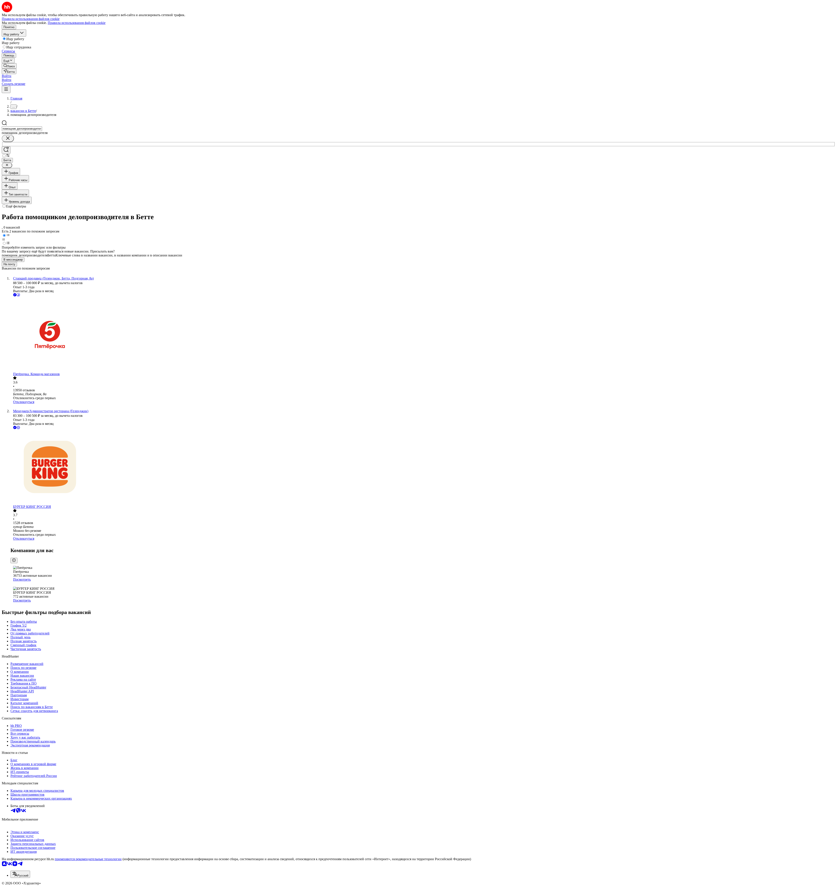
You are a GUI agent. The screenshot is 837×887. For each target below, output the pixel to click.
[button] (6, 76)
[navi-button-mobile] (6, 89)
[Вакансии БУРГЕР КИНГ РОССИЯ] (423, 467)
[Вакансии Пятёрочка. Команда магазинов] (423, 334)
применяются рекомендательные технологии (88, 859)
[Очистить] (8, 138)
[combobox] (22, 128)
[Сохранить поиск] (6, 150)
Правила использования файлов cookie (76, 23)
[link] (9, 66)
